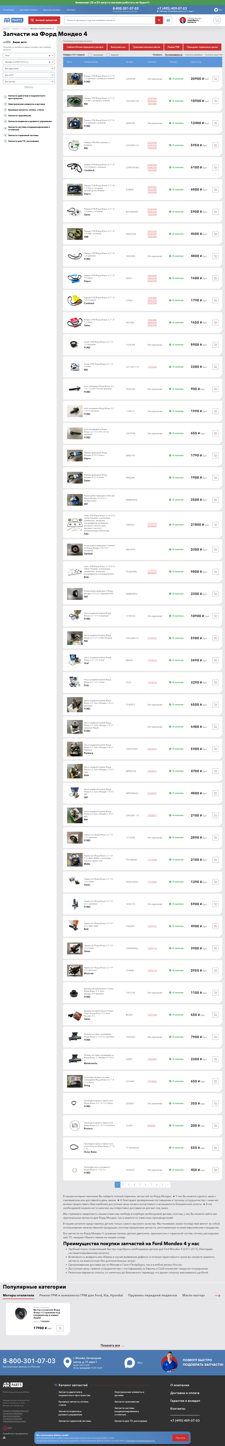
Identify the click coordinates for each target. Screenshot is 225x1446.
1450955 (152, 1059)
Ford (24, 29)
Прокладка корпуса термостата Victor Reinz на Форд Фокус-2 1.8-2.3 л (99, 1146)
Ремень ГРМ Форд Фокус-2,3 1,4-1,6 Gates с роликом (99, 210)
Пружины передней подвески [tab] (152, 1295)
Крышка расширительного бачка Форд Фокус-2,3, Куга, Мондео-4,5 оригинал (98, 991)
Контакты (71, 9)
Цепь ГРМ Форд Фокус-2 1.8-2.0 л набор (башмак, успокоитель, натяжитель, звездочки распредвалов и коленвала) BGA (99, 570)
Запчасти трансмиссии (19, 115)
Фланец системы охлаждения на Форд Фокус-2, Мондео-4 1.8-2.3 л (99, 1057)
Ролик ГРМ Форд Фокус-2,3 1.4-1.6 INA (98, 365)
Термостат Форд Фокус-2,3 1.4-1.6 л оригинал (98, 835)
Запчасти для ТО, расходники (23, 141)
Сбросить (28, 87)
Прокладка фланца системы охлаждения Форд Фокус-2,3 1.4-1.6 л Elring (99, 1080)
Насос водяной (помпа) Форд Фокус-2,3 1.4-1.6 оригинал (97, 614)
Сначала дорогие (213, 54)
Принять (180, 1437)
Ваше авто (20, 42)
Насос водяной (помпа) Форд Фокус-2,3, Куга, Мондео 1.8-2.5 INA (98, 814)
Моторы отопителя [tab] (18, 1295)
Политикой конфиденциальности (140, 1440)
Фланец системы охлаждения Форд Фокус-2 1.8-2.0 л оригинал (99, 1035)
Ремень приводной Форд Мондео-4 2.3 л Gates (95, 476)
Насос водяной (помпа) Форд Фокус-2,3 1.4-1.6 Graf (97, 658)
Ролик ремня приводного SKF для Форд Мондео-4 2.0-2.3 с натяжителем (99, 498)
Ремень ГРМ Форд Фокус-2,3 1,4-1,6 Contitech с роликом (99, 165)
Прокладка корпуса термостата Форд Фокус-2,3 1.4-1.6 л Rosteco (99, 1124)
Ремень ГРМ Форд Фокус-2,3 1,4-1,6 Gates (99, 321)
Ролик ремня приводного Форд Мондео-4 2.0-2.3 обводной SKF (98, 592)
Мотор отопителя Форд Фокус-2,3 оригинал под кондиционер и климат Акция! (46, 1314)
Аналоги (114, 55)
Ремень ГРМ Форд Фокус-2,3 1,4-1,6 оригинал (99, 254)
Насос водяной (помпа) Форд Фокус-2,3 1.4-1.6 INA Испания (98, 636)
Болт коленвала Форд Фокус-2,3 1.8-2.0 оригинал (99, 409)
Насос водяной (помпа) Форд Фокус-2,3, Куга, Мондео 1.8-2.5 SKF (98, 791)
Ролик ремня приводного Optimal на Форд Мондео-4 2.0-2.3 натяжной (99, 548)
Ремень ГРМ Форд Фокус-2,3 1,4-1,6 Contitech (99, 298)
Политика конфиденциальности (16, 1411)
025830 (151, 1125)
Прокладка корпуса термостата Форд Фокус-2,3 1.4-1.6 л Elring (98, 1101)
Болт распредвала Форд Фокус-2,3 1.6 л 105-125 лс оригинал (96, 431)
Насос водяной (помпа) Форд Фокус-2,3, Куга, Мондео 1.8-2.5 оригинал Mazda (98, 725)
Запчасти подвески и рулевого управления (30, 121)
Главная (6, 29)
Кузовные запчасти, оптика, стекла (26, 110)
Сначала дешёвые (193, 54)
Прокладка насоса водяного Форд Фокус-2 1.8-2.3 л (97, 1168)
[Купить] (215, 79)
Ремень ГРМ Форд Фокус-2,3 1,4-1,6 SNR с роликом (99, 232)
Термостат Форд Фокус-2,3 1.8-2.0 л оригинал (98, 902)
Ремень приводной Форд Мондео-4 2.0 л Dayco (95, 453)
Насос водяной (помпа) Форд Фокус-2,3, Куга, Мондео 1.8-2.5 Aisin (98, 769)
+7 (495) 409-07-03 (172, 8)
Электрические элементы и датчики (26, 104)
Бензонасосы (118, 47)
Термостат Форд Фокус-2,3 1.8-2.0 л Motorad (98, 968)
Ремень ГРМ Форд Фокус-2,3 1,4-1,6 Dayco (99, 276)
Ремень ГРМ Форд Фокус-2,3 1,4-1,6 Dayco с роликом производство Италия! (99, 188)
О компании (8, 9)
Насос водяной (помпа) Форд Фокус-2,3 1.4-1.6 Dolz (97, 680)
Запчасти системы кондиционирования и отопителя (29, 128)
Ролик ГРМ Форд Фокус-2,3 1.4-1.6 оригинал (98, 343)
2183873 (152, 749)
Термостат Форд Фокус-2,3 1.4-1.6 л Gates (98, 880)
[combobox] (29, 55)
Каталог (16, 29)
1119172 (152, 523)
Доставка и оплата (28, 9)
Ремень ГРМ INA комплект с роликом (97, 143)
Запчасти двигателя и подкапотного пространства (26, 97)
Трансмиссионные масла (146, 47)
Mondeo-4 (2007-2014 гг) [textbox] (16, 62)
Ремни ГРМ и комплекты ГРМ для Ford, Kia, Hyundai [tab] (81, 1295)
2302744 (152, 98)
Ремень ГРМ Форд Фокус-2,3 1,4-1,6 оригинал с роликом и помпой (99, 77)
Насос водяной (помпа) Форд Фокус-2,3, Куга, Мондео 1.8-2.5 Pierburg (98, 747)
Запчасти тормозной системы (23, 135)
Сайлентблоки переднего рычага (85, 47)
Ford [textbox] (7, 55)
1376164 (152, 367)
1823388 (152, 103)
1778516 (152, 638)
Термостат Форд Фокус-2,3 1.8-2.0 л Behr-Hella (98, 924)
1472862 (152, 1081)
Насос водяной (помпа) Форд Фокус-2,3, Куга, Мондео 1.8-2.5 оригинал (98, 703)
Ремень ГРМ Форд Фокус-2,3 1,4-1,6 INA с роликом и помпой (99, 99)
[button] (217, 1295)
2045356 (152, 101)
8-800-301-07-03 (126, 8)
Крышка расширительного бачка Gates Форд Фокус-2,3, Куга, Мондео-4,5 (98, 1013)
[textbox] (29, 68)
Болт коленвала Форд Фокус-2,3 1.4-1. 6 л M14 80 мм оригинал (99, 387)
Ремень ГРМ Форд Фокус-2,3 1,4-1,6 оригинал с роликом (99, 121)
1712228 (152, 859)
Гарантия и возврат (52, 9)
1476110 (152, 926)
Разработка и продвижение (15, 1433)
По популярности (173, 54)
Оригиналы (98, 55)
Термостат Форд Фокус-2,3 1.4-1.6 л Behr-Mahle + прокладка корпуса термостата (98, 858)
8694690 (152, 526)
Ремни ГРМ (173, 47)
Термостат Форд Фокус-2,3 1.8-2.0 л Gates (98, 946)
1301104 (152, 1015)
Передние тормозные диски (202, 47)
